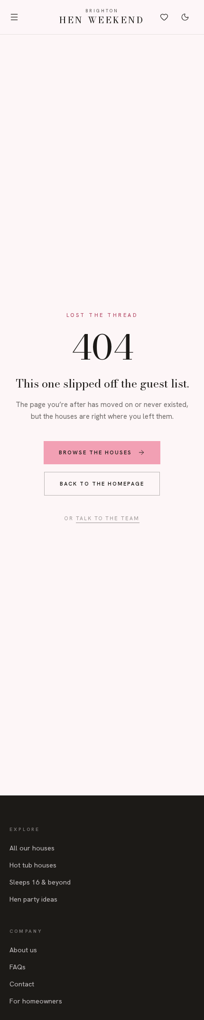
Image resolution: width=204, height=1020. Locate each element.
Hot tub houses (32, 865)
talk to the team (108, 518)
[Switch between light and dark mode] (185, 17)
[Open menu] (16, 17)
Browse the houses (95, 452)
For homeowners (35, 1001)
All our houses (32, 848)
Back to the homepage (102, 483)
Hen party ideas (33, 899)
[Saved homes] (164, 17)
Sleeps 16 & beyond (40, 882)
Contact (21, 984)
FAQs (17, 967)
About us (23, 950)
